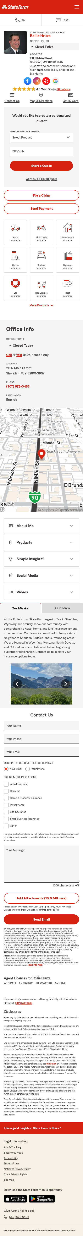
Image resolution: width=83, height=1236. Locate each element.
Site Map (9, 1180)
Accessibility (11, 1158)
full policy (51, 1064)
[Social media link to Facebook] (27, 81)
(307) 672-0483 (18, 386)
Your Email (13, 752)
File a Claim (41, 195)
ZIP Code (18, 151)
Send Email (41, 919)
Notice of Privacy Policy (17, 1169)
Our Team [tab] (62, 608)
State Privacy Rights (15, 1174)
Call (9, 355)
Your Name (13, 725)
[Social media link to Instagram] (37, 81)
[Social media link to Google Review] (55, 81)
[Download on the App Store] (15, 1199)
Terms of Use (11, 1163)
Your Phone (13, 738)
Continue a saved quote (41, 178)
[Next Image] (65, 684)
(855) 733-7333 (35, 965)
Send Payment (41, 208)
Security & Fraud (13, 1153)
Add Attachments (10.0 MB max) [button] (42, 898)
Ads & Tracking (12, 1147)
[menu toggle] (76, 7)
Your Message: (15, 850)
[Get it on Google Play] (42, 1199)
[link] (21, 6)
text (19, 355)
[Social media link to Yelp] (46, 81)
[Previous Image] (17, 684)
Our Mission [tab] (21, 608)
